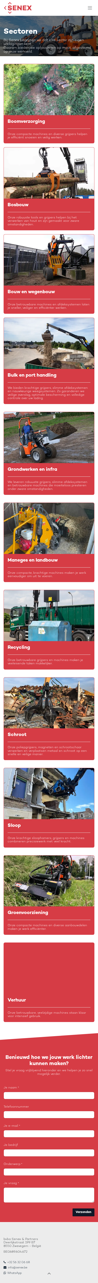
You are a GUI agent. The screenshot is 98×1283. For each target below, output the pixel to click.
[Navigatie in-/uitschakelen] (90, 8)
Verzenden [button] (83, 1212)
